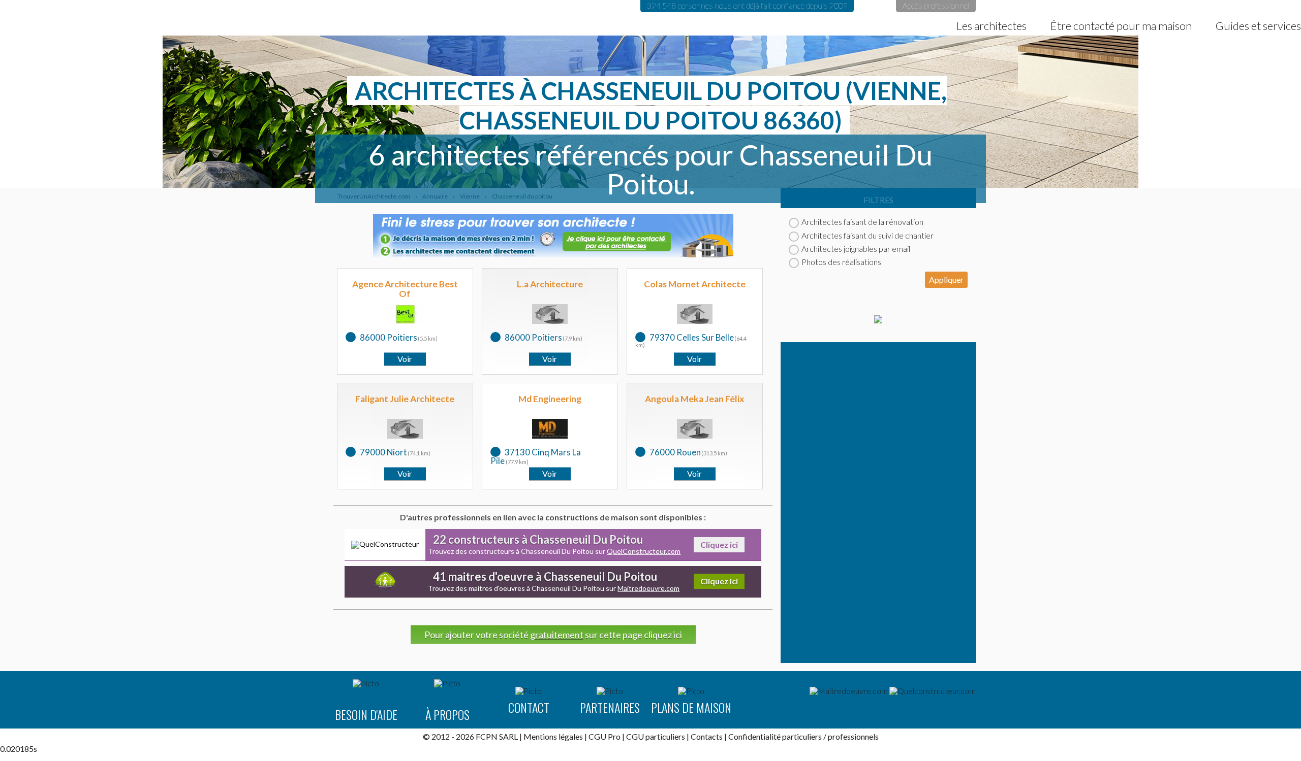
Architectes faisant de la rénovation (862, 221)
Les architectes (991, 25)
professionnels (853, 736)
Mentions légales (553, 736)
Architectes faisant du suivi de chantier (867, 235)
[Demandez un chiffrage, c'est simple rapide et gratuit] (878, 320)
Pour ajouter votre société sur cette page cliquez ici (553, 634)
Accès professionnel (936, 5)
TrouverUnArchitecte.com (133, 18)
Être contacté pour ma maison (1121, 25)
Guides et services (1258, 25)
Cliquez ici (719, 544)
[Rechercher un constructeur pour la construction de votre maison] (932, 691)
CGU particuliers (655, 736)
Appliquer (946, 279)
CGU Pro (604, 736)
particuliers (802, 736)
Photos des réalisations (841, 262)
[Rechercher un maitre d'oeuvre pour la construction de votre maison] (849, 691)
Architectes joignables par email (855, 248)
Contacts (707, 736)
